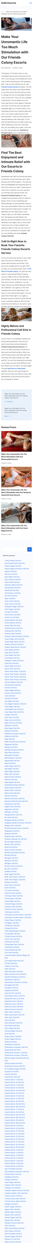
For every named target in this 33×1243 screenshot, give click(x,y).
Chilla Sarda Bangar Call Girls (15, 931)
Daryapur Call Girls (11, 988)
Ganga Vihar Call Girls (12, 1220)
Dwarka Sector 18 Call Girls (14, 1112)
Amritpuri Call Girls (11, 612)
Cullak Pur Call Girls (11, 966)
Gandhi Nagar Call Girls (13, 1212)
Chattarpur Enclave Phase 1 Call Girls (18, 915)
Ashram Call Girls (11, 688)
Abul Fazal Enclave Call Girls (15, 563)
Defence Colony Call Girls (14, 1004)
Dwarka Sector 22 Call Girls (14, 1134)
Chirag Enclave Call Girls (13, 936)
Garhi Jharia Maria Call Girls (14, 1228)
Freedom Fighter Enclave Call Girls (17, 1190)
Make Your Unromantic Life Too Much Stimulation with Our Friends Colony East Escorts (16, 410)
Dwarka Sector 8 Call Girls (14, 1163)
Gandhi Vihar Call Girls (13, 1215)
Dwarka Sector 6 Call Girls (14, 1158)
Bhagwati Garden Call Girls (14, 820)
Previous (10, 401)
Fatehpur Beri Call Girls (13, 1185)
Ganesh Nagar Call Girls (13, 1217)
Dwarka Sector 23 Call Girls (14, 1136)
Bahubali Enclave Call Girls (14, 750)
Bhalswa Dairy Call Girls (13, 836)
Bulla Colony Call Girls (12, 885)
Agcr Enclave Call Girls (13, 579)
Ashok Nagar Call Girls (13, 666)
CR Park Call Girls (11, 963)
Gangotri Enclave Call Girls (14, 1223)
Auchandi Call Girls (11, 698)
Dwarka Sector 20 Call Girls (14, 1128)
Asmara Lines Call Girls (13, 693)
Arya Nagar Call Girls (12, 658)
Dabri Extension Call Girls (14, 971)
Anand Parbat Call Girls (13, 623)
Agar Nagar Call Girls (12, 577)
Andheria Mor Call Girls (13, 631)
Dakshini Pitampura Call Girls (15, 977)
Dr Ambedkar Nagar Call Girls (15, 1069)
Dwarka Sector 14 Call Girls (14, 1096)
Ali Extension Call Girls (13, 593)
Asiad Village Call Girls (12, 690)
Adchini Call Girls (11, 571)
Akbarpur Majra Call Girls (13, 585)
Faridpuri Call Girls (11, 1180)
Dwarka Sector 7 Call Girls (14, 1161)
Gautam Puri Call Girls (12, 1239)
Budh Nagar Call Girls (12, 874)
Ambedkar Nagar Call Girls (14, 606)
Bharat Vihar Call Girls (12, 844)
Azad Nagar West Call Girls (14, 712)
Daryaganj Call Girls (12, 985)
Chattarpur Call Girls (12, 912)
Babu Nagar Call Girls (12, 728)
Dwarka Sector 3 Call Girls (14, 1150)
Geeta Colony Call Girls (13, 1242)
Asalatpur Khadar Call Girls (14, 660)
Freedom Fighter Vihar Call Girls (16, 1193)
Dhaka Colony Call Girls (13, 1036)
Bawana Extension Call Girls (15, 798)
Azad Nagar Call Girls (12, 706)
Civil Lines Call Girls (11, 952)
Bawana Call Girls (11, 796)
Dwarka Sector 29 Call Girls (14, 1147)
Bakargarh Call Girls (12, 755)
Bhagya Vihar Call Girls (13, 825)
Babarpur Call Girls (11, 725)
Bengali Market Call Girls (13, 815)
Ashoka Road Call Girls (13, 685)
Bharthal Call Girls (11, 847)
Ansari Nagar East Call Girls (14, 639)
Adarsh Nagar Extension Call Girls (17, 569)
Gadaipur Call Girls (11, 1204)
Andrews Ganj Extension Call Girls (17, 636)
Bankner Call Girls (11, 779)
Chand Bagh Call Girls (12, 901)
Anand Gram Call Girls (12, 615)
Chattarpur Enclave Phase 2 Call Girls (18, 917)
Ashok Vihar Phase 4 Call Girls (15, 679)
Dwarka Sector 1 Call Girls (14, 1080)
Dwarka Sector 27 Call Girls (14, 1142)
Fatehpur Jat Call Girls (13, 1188)
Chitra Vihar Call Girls (12, 939)
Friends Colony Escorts (10, 87)
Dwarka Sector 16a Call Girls (15, 1104)
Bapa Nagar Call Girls (12, 782)
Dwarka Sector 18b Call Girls (15, 1117)
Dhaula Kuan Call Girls (12, 1050)
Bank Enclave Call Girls (13, 777)
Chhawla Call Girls (11, 928)
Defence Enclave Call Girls (14, 1007)
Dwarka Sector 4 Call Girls (14, 1152)
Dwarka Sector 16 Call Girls (14, 1101)
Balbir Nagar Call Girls (12, 766)
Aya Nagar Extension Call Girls (15, 704)
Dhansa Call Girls (11, 1042)
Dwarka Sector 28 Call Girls (14, 1144)
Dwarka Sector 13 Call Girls (14, 1093)
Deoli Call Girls (10, 1020)
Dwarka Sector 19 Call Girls (14, 1120)
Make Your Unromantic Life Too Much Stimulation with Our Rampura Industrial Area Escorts (16, 492)
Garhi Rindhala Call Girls (13, 1234)
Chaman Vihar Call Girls (13, 893)
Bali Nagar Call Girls (12, 769)
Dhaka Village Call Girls (13, 1039)
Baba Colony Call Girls (12, 720)
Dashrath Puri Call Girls (13, 993)
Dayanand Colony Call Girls (14, 998)
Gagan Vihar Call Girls (12, 1209)
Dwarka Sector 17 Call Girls (14, 1109)
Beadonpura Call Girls (12, 804)
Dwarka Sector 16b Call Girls (15, 1107)
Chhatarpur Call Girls (12, 925)
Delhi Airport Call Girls (12, 1012)
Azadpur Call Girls (11, 715)
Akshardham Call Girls (12, 588)
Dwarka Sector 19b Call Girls (15, 1123)
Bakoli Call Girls (10, 763)
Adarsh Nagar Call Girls (13, 566)
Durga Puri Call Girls (12, 1071)
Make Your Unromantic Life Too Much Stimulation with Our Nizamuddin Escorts (14, 456)
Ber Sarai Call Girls (11, 817)
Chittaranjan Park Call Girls (14, 944)
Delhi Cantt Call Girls (12, 1017)
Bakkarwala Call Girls (12, 761)
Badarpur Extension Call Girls (15, 734)
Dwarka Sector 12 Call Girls (14, 1088)
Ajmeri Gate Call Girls (12, 582)
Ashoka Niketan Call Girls (14, 682)
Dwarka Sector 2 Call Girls (14, 1125)
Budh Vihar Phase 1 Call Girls (15, 877)
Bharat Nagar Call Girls (13, 842)
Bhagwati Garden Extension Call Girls (18, 823)
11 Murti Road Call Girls (13, 561)
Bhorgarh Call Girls (11, 858)
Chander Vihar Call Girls (13, 907)
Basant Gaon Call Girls (13, 790)
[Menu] (31, 3)
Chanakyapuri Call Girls (13, 898)
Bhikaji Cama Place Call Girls (15, 852)
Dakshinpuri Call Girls (12, 979)
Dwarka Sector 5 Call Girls (14, 1155)
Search (29, 549)
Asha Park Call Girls (12, 663)
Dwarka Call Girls (11, 1074)
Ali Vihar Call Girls (11, 596)
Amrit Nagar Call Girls (12, 609)
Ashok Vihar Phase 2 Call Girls (15, 674)
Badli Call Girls (10, 739)
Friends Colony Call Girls (13, 1196)
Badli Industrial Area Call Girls (15, 742)
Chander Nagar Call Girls (13, 904)
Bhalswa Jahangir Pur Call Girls (16, 839)
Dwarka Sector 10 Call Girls (14, 1082)
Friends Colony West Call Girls (15, 1201)
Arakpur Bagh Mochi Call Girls (15, 647)
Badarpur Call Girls (11, 731)
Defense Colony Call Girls (14, 1009)
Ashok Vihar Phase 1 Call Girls (15, 671)
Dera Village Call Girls (12, 1028)
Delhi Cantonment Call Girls (14, 1015)
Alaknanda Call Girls (12, 590)
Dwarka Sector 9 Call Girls (14, 1166)
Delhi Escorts (8, 3)
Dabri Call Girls (10, 969)
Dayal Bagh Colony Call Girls (15, 996)
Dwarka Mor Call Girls (12, 1077)
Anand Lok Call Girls (12, 617)
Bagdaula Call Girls (11, 744)
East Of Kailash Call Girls (13, 1169)
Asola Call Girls (10, 696)
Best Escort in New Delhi (16, 368)
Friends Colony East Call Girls (15, 1198)
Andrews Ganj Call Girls (13, 633)
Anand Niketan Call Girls (13, 620)
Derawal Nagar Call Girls (13, 1031)
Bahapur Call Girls (11, 747)
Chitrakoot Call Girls (12, 942)
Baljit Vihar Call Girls (12, 774)
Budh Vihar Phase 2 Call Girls (15, 880)
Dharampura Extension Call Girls (16, 1047)
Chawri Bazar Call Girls (13, 920)
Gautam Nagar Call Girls (13, 1236)
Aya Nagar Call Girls (12, 701)
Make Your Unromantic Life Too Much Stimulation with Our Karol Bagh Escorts (14, 528)
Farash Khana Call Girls (13, 1174)
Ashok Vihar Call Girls (12, 669)
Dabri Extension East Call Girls (15, 974)
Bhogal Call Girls (10, 855)
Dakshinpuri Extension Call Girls (16, 982)
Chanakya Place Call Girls (14, 896)
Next (6, 416)
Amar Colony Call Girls (13, 604)
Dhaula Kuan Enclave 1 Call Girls (16, 1053)
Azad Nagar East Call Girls (14, 709)
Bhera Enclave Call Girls (13, 850)
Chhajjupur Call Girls (12, 923)
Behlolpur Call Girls (11, 812)
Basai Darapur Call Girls (13, 788)
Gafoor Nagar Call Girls (13, 1207)
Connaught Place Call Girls (14, 961)
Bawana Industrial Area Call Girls (16, 801)
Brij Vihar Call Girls (11, 869)
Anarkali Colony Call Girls (14, 628)
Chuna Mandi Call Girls (13, 950)
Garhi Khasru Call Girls (13, 1231)
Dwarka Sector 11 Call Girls (14, 1085)
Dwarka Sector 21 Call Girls (14, 1131)
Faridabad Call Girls (12, 1177)
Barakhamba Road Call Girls (15, 785)
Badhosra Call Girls (11, 736)
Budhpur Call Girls (11, 882)
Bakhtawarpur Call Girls (13, 758)
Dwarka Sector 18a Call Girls (15, 1115)
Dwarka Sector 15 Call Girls (14, 1098)
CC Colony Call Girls (12, 890)
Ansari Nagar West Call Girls (15, 642)
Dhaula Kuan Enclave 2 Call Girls (16, 1055)
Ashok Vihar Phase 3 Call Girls (15, 677)
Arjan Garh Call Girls (12, 652)
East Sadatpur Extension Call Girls (17, 1171)
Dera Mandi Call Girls (12, 1025)
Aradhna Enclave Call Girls (14, 644)
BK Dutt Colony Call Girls (13, 866)
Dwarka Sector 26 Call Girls (14, 1139)
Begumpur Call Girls (12, 809)
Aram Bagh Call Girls (12, 650)
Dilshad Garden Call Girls (13, 1063)
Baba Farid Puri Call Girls (13, 723)
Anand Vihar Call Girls (12, 625)
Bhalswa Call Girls (11, 834)
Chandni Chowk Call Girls (14, 909)
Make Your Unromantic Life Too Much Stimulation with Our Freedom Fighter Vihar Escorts (16, 396)
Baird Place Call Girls (12, 752)
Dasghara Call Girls (11, 990)
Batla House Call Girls (12, 793)
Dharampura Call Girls (12, 1044)
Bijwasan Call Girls (11, 861)
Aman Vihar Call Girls (12, 601)
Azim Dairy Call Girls (12, 717)
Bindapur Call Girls (11, 863)
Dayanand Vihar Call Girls (14, 1001)
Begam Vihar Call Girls (12, 806)
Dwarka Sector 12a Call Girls (15, 1090)
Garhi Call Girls (10, 1226)
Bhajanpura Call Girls (12, 831)
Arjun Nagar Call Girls (12, 655)
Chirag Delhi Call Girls (12, 934)
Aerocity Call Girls (11, 574)
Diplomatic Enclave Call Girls (15, 1066)
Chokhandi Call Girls (12, 947)
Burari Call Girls (10, 888)
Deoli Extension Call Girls (13, 1023)
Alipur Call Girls (10, 598)
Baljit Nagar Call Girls (12, 771)
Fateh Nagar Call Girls (12, 1182)
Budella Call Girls (10, 871)
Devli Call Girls (10, 1034)
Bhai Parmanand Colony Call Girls (17, 828)
